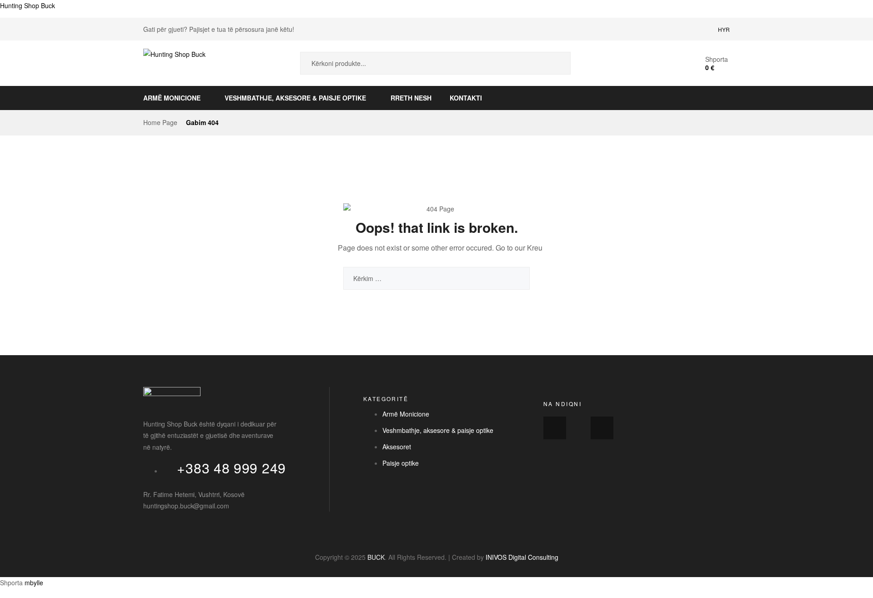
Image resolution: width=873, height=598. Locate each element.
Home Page (160, 122)
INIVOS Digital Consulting (522, 557)
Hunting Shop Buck (27, 5)
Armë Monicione (172, 97)
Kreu (534, 247)
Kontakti (466, 97)
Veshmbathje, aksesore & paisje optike (295, 97)
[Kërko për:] (436, 278)
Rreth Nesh (411, 97)
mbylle (34, 582)
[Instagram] (602, 428)
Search (557, 63)
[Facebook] (554, 428)
